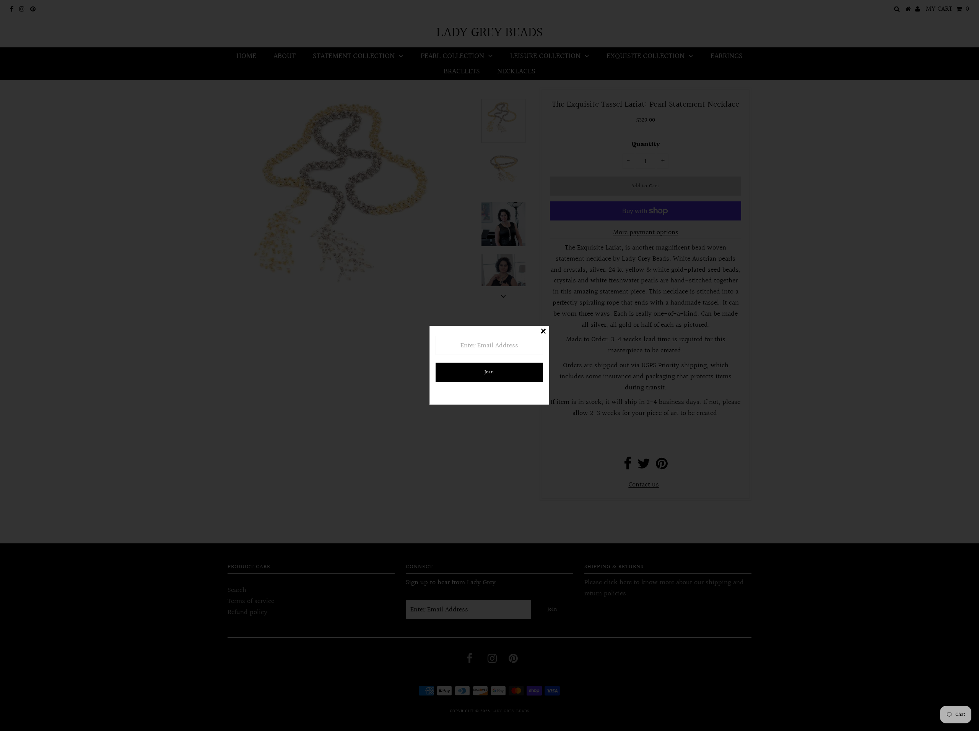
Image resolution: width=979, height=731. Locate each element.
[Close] (543, 332)
